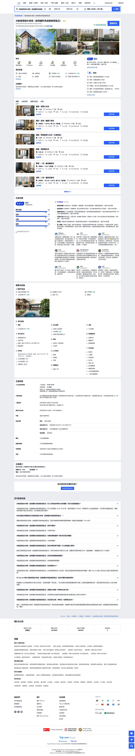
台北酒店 (49, 682)
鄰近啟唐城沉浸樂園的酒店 (37, 664)
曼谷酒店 (63, 682)
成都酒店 (24, 686)
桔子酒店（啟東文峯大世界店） (43, 646)
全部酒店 (61, 713)
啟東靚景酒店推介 (19, 675)
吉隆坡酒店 (17, 686)
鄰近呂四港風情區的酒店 (21, 664)
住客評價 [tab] (24, 101)
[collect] (131, 733)
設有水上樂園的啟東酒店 (43, 675)
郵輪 (80, 3)
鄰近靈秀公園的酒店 (96, 664)
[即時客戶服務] (131, 746)
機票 (24, 3)
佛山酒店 (109, 682)
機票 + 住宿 (64, 3)
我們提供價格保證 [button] (101, 25)
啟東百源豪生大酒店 (35, 650)
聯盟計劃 (61, 707)
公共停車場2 (21, 361)
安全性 (61, 719)
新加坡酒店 (38, 686)
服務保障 (16, 704)
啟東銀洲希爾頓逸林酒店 (21, 650)
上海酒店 (56, 682)
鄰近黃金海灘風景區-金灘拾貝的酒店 (40, 668)
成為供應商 (62, 716)
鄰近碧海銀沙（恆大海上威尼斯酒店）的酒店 (65, 668)
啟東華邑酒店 (36, 657)
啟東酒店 (88, 616)
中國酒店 (74, 616)
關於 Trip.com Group (42, 716)
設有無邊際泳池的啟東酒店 (73, 675)
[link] (108, 3)
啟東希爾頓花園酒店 (68, 646)
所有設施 (18, 79)
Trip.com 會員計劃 (64, 704)
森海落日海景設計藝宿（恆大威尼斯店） (49, 653)
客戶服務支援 (18, 700)
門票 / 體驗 (54, 3)
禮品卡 (73, 3)
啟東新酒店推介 (30, 675)
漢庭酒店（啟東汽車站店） (75, 650)
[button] (94, 3)
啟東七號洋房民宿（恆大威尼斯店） (79, 653)
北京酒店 (96, 682)
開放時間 (20, 346)
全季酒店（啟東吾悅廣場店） (95, 646)
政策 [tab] (42, 101)
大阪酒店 (69, 682)
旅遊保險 (87, 3)
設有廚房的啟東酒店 (58, 675)
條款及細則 (40, 710)
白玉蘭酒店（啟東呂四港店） (22, 657)
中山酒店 (102, 682)
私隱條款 (39, 713)
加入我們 (39, 707)
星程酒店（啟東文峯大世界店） (94, 650)
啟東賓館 (64, 653)
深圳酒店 (16, 682)
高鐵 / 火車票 (33, 3)
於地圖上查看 (91, 95)
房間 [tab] (17, 101)
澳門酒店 (76, 682)
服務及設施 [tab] (34, 101)
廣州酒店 (43, 682)
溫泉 (53, 294)
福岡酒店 (89, 682)
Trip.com (62, 616)
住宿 (18, 3)
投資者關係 (62, 700)
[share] (131, 739)
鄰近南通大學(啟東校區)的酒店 (69, 664)
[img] (36, 42)
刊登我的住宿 (63, 710)
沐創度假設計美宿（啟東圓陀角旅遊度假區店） (39, 20)
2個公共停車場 (22, 292)
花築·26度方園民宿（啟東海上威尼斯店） (54, 650)
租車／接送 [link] (44, 3)
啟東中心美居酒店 (80, 646)
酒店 (68, 616)
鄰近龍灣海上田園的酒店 (21, 668)
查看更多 (18, 89)
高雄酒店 (45, 686)
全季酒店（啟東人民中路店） (99, 653)
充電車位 (55, 292)
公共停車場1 (21, 359)
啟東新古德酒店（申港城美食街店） (63, 657)
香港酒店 (23, 682)
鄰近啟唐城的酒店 (84, 664)
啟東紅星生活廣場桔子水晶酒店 (23, 646)
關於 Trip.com (40, 700)
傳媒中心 (39, 704)
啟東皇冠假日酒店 (47, 657)
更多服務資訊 (18, 707)
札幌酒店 (31, 686)
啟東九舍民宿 (57, 646)
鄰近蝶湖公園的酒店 (52, 664)
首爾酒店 (83, 682)
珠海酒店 (30, 682)
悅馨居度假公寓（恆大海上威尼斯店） (25, 653)
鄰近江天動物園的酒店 (110, 664)
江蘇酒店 (81, 616)
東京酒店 (36, 682)
